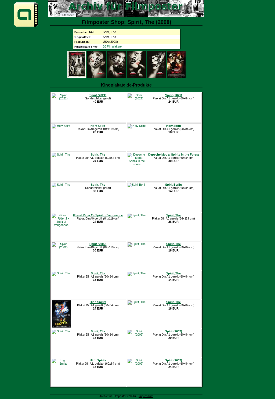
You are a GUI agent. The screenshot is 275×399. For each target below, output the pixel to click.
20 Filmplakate (112, 46)
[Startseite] (26, 26)
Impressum (146, 396)
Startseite (68, 14)
